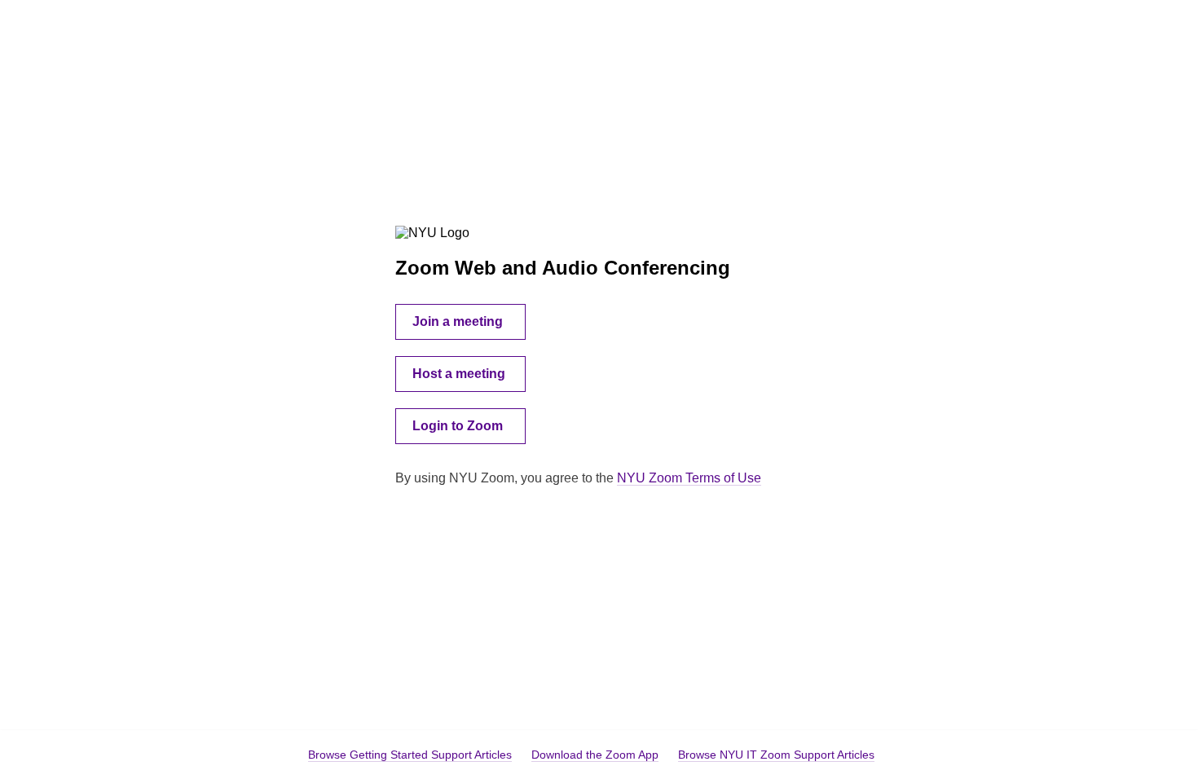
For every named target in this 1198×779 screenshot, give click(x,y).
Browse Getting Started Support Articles (410, 754)
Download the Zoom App (594, 754)
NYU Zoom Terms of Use (689, 478)
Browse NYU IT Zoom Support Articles (776, 754)
